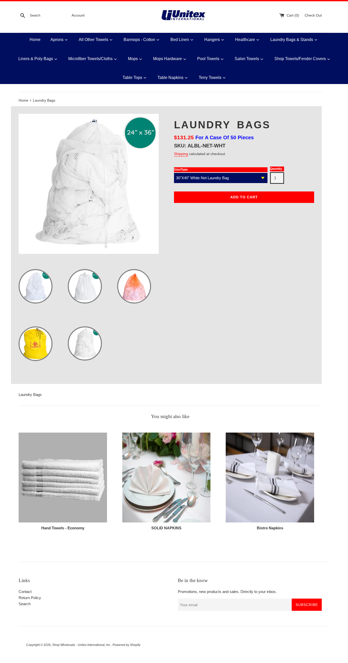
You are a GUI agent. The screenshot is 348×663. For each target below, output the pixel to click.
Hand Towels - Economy (62, 528)
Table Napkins (170, 77)
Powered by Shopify (126, 645)
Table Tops (132, 77)
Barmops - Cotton (139, 39)
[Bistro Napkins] (270, 477)
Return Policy (30, 598)
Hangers (212, 39)
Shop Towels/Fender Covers (300, 59)
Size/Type (181, 169)
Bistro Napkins (270, 528)
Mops (133, 59)
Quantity (276, 169)
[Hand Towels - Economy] (63, 477)
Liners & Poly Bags (35, 59)
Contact (25, 591)
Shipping (181, 154)
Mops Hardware (167, 59)
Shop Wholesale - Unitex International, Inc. (81, 645)
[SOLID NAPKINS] (166, 477)
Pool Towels (208, 59)
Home (35, 39)
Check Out (313, 15)
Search (25, 604)
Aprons (56, 39)
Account (78, 15)
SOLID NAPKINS (166, 528)
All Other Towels (93, 39)
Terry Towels (210, 77)
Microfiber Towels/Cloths (90, 59)
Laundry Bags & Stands (291, 39)
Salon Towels (247, 59)
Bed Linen (179, 39)
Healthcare (245, 39)
